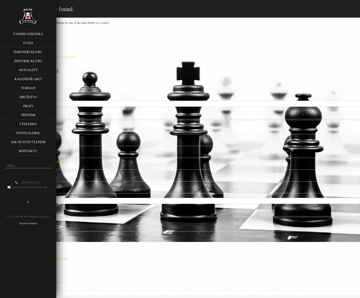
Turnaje (28, 88)
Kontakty (28, 151)
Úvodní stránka (28, 34)
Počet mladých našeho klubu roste (20, 173)
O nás (28, 43)
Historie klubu (28, 61)
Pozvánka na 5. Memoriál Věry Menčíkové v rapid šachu (33, 161)
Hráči (28, 106)
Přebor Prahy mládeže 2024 (16, 150)
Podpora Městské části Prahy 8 (18, 126)
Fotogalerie (28, 133)
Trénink (28, 115)
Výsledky (28, 124)
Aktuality (28, 70)
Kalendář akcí (28, 79)
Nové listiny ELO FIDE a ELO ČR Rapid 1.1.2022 (30, 185)
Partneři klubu (28, 52)
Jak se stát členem (28, 142)
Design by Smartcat (28, 223)
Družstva (28, 97)
